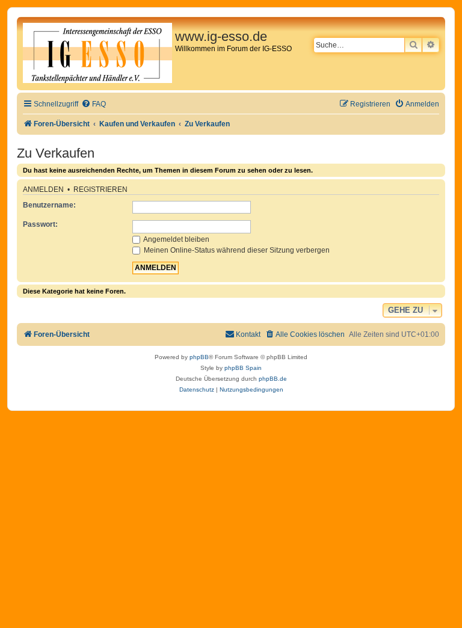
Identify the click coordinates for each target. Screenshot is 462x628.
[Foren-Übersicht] (97, 53)
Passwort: (40, 224)
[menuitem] (93, 104)
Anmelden (43, 189)
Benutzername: (49, 205)
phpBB (199, 357)
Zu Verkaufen (55, 153)
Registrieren (100, 189)
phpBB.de (273, 378)
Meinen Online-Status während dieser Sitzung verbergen (236, 250)
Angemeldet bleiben (175, 239)
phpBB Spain (243, 368)
